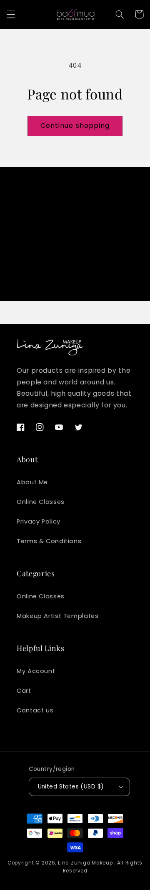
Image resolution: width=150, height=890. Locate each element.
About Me (32, 482)
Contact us (35, 710)
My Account (36, 671)
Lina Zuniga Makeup (85, 862)
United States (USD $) (71, 787)
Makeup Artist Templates (58, 616)
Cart (24, 691)
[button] (10, 14)
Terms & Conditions (49, 541)
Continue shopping (75, 125)
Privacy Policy (38, 521)
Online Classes (41, 502)
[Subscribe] (123, 274)
